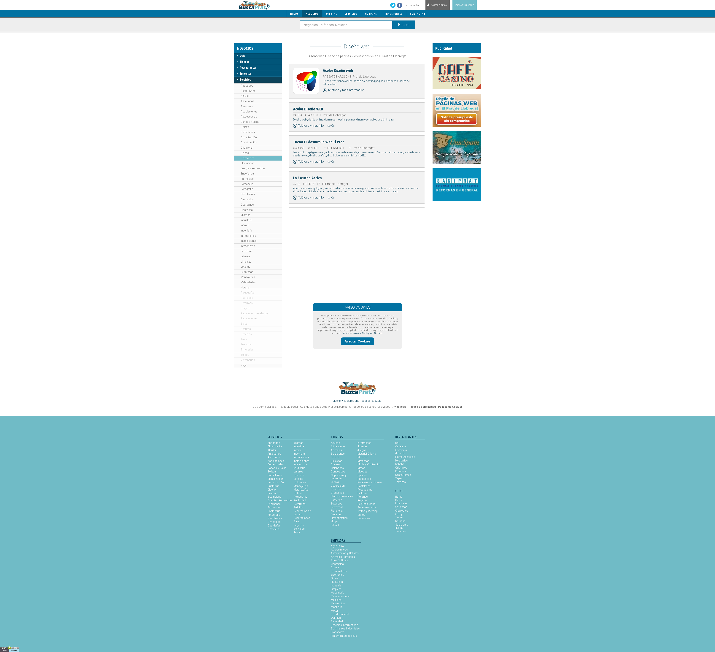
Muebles (362, 471)
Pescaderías (365, 489)
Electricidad (247, 163)
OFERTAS (331, 13)
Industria (336, 585)
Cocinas (336, 464)
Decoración (338, 485)
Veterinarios (248, 359)
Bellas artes (338, 453)
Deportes (336, 489)
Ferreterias (337, 507)
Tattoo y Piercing (368, 511)
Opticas (362, 475)
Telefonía (246, 344)
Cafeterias (401, 507)
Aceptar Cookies (357, 341)
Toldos (245, 354)
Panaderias (364, 478)
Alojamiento (248, 90)
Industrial (246, 220)
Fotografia (247, 189)
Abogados (247, 85)
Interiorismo (248, 246)
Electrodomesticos (342, 496)
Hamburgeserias (402, 457)
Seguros (246, 328)
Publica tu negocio (464, 5)
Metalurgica (338, 603)
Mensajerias (248, 277)
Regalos (362, 500)
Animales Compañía (343, 557)
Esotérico (336, 500)
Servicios (245, 79)
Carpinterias (248, 132)
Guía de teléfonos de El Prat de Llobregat (324, 406)
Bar (397, 443)
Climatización (249, 137)
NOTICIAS (371, 13)
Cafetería (400, 446)
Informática (364, 443)
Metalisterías (248, 282)
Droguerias (337, 492)
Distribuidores (339, 571)
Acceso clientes (439, 5)
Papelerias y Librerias (370, 482)
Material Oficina (367, 453)
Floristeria (337, 510)
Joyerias (363, 446)
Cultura (335, 567)
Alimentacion (338, 446)
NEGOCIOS (312, 13)
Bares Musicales (401, 502)
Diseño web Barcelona (346, 400)
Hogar (334, 521)
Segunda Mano (367, 504)
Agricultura (337, 546)
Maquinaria (337, 592)
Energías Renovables (253, 168)
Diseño (245, 152)
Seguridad (337, 621)
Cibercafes (401, 510)
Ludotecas (247, 271)
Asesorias (247, 106)
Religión (245, 308)
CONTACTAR (417, 13)
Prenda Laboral (340, 614)
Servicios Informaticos (344, 625)
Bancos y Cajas (250, 121)
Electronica (337, 574)
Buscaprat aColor (371, 400)
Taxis (244, 339)
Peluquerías (248, 292)
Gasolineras (248, 194)
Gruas (334, 578)
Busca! (403, 24)
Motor (361, 468)
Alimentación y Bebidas (345, 553)
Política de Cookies (450, 406)
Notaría (245, 287)
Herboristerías (339, 518)
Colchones (337, 468)
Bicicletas (336, 461)
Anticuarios (247, 101)
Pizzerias (400, 471)
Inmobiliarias (248, 235)
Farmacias (247, 178)
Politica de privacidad (422, 406)
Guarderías (247, 204)
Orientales (401, 467)
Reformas (247, 303)
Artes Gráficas (339, 560)
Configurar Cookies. (372, 333)
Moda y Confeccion (369, 464)
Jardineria (246, 251)
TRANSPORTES (393, 13)
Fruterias (336, 514)
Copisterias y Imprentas (338, 477)
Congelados (338, 471)
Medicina (336, 600)
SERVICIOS (351, 13)
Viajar (244, 365)
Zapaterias (364, 518)
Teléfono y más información (346, 90)
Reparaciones (249, 318)
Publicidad (247, 297)
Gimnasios (247, 199)
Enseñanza (247, 173)
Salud (244, 323)
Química (336, 617)
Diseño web (247, 158)
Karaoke (400, 521)
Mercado (363, 457)
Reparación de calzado (254, 313)
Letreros (245, 256)
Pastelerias (364, 486)
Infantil (245, 225)
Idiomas (245, 214)
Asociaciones (249, 111)
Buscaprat (14, 650)
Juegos (362, 450)
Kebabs (399, 464)
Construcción (249, 142)
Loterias (245, 266)
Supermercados (367, 507)
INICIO (294, 13)
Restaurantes (248, 68)
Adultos (335, 443)
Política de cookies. (351, 333)
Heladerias (401, 460)
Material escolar (340, 596)
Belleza (245, 127)
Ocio (242, 56)
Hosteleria (247, 209)
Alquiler (245, 95)
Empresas (246, 74)
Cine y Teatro (399, 516)
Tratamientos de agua (344, 635)
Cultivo (335, 482)
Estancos (336, 503)
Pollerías (363, 496)
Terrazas (400, 482)
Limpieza (246, 261)
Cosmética (337, 564)
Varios (361, 514)
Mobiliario (337, 607)
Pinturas (362, 493)
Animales (336, 450)
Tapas (399, 478)
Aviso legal (399, 406)
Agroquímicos (339, 549)
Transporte (337, 632)
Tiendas (244, 62)
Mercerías (363, 461)
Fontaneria (247, 184)
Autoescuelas (249, 116)
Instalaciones (249, 240)
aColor (5, 650)
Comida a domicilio (401, 452)
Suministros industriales (345, 628)
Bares (398, 496)
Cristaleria (246, 147)
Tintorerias (247, 349)
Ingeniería (246, 230)
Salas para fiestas (401, 526)
